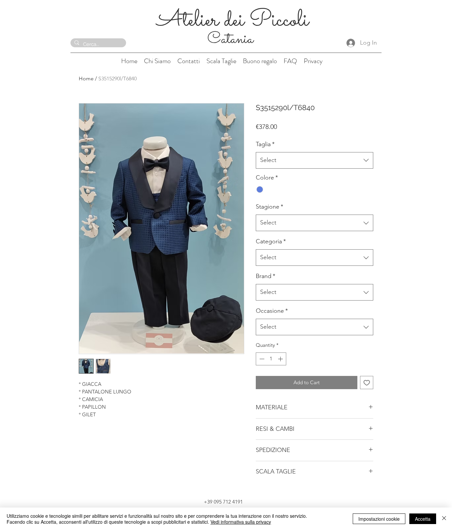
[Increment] (281, 359)
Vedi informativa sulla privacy (240, 521)
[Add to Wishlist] (367, 382)
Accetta (422, 518)
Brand (265, 276)
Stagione (269, 206)
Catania (232, 39)
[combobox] (314, 160)
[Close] (444, 519)
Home (86, 78)
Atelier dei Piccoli (232, 20)
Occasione (272, 310)
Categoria (271, 241)
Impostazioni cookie (379, 518)
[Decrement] (261, 359)
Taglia (265, 144)
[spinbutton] (271, 359)
